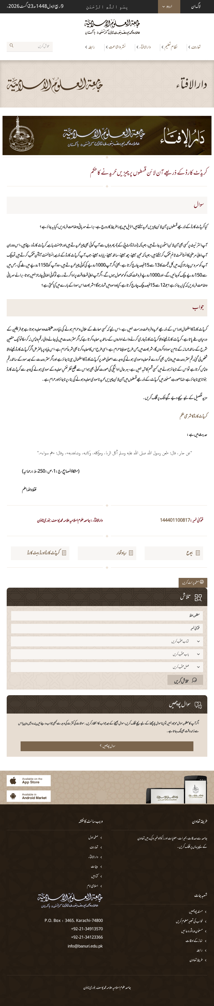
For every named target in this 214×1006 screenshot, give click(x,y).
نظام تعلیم (170, 47)
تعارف (196, 47)
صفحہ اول (93, 837)
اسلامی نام (92, 886)
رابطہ (91, 47)
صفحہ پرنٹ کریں (191, 583)
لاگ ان (196, 7)
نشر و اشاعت (117, 47)
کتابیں (94, 876)
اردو (169, 7)
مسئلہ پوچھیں (196, 912)
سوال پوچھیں (109, 746)
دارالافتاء (145, 47)
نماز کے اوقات (194, 941)
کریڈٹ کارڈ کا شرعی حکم (193, 416)
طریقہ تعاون (196, 960)
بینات (94, 866)
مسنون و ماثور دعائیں (192, 931)
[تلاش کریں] (11, 46)
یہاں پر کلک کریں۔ (187, 847)
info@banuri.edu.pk (85, 946)
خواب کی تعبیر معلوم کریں (189, 921)
